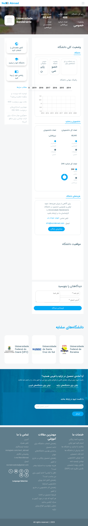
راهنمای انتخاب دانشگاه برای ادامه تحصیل (45, 445)
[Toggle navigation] (83, 3)
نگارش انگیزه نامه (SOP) (74, 469)
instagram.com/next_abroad (17, 450)
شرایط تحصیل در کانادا (47, 495)
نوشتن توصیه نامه (77, 461)
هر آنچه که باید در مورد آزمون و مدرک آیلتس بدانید (44, 500)
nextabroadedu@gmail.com (17, 465)
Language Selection (20, 481)
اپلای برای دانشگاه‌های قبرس (39, 385)
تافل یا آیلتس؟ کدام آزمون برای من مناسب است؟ (44, 475)
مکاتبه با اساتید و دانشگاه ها (72, 447)
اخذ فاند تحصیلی (77, 454)
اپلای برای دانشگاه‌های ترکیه (67, 385)
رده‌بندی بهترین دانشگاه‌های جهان (45, 453)
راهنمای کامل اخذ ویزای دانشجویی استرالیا (47, 482)
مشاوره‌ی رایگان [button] (56, 229)
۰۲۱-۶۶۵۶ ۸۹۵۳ (53, 218)
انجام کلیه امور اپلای (76, 443)
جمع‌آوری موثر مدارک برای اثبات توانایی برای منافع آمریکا (17, 118)
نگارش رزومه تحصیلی (75, 465)
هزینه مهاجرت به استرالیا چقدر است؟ (44, 467)
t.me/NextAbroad (21, 458)
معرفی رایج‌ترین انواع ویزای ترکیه (45, 508)
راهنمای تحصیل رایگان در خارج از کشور (44, 460)
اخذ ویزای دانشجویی (76, 458)
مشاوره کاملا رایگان (76, 439)
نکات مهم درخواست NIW (17, 102)
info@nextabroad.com (55, 223)
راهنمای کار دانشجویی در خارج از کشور (44, 489)
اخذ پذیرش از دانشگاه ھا (74, 450)
